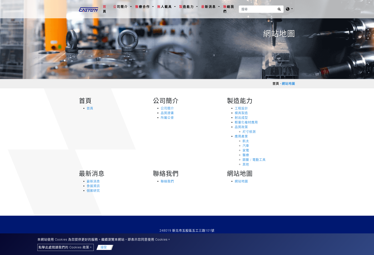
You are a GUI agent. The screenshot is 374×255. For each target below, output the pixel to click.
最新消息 (93, 181)
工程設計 (241, 108)
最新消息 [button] (209, 7)
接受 (104, 247)
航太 (246, 141)
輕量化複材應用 (246, 122)
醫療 (246, 155)
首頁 (107, 9)
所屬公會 (167, 118)
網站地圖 (241, 181)
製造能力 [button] (187, 7)
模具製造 (241, 113)
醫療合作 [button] (143, 7)
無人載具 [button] (165, 7)
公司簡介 (167, 108)
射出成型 (241, 118)
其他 (246, 164)
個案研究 (93, 191)
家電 (246, 150)
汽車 (246, 146)
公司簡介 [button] (121, 7)
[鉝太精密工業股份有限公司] (88, 9)
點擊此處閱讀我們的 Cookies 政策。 (66, 247)
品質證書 (167, 113)
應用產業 (241, 136)
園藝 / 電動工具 (254, 160)
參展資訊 (93, 186)
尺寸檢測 (249, 132)
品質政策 (241, 127)
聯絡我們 (228, 9)
